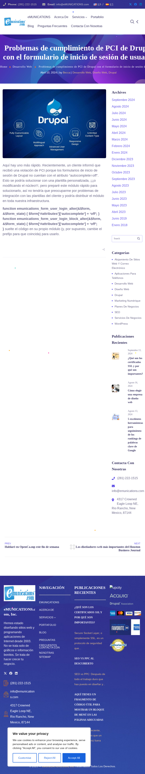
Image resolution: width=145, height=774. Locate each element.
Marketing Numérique (127, 300)
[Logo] (15, 21)
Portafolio (97, 17)
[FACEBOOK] (10, 673)
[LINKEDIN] (16, 673)
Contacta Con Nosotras (86, 26)
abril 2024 (119, 132)
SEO (117, 312)
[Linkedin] (140, 4)
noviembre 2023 (123, 165)
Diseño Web (100, 72)
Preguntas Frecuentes (52, 26)
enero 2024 (119, 152)
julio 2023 (119, 192)
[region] (49, 746)
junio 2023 (119, 198)
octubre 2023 (121, 172)
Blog (31, 26)
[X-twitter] (130, 4)
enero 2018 (119, 225)
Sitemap (45, 656)
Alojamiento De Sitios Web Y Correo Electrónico (126, 263)
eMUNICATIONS (39, 17)
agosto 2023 (120, 185)
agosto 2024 (120, 106)
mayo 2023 (119, 205)
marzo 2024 (120, 139)
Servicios (78, 17)
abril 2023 (119, 212)
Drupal (112, 72)
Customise (24, 757)
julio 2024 (119, 113)
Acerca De (61, 17)
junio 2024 (119, 119)
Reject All (49, 757)
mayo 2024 (119, 126)
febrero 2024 (121, 146)
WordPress (121, 323)
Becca (66, 72)
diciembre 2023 (122, 159)
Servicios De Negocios (128, 317)
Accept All (74, 757)
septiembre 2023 (123, 179)
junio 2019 (119, 218)
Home (3, 66)
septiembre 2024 (123, 99)
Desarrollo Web (22, 66)
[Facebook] (135, 4)
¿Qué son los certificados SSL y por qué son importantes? (135, 366)
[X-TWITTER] (5, 673)
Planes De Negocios (127, 306)
